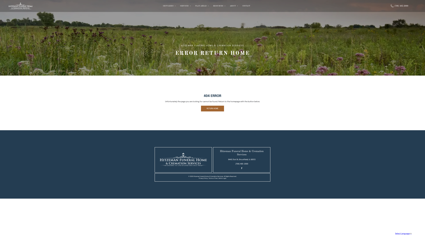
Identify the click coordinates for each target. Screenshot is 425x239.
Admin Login (222, 178)
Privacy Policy (203, 178)
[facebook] (241, 168)
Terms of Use (213, 178)
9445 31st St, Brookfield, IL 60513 (241, 160)
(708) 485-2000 (241, 164)
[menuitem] (169, 6)
